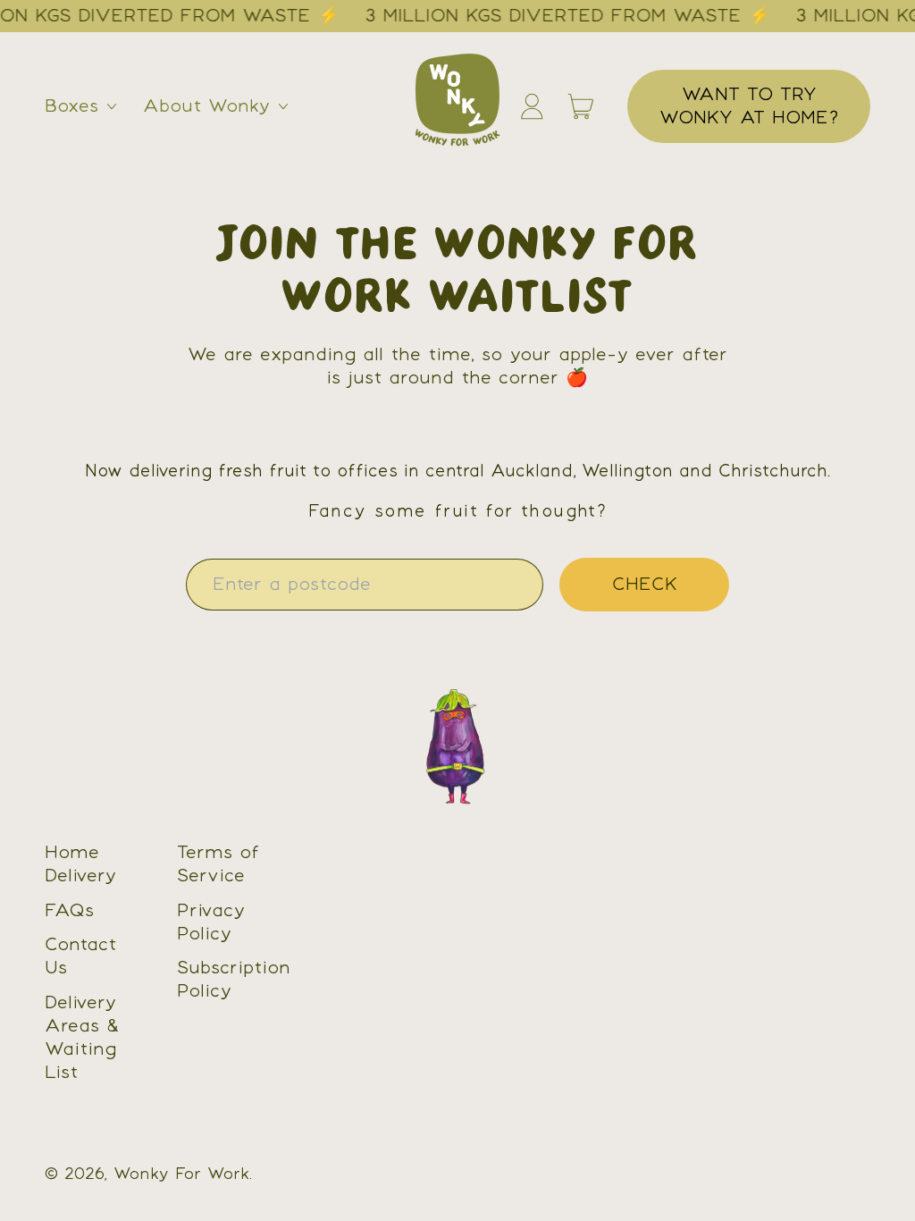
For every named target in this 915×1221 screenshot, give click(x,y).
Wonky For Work (181, 1174)
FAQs (69, 911)
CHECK (644, 585)
